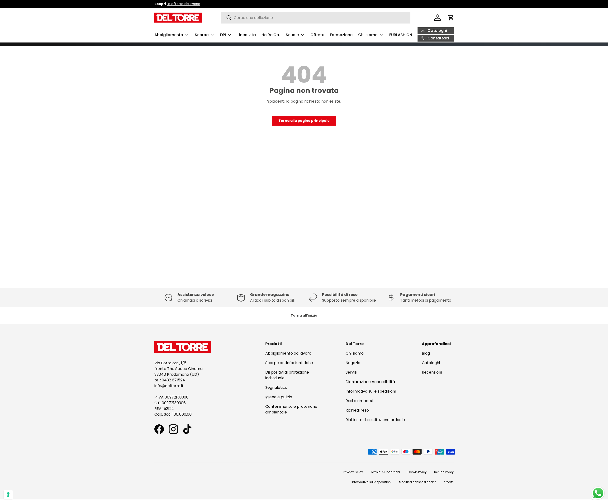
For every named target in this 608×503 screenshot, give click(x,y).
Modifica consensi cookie (417, 482)
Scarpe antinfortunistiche (289, 362)
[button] (451, 17)
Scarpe (202, 35)
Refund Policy (444, 472)
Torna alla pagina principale (304, 120)
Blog (426, 353)
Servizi (351, 372)
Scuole (292, 35)
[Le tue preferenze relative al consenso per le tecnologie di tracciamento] (8, 494)
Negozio (353, 362)
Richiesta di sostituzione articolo (375, 419)
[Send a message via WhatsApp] (598, 493)
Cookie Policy (417, 472)
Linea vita (247, 35)
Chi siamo (368, 35)
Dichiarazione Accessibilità (370, 381)
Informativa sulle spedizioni (371, 391)
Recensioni (432, 372)
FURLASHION (400, 35)
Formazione (341, 35)
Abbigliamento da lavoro (288, 353)
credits (449, 482)
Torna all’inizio (304, 315)
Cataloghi (431, 362)
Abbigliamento (168, 35)
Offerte (317, 35)
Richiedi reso (357, 410)
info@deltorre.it (169, 386)
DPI (223, 35)
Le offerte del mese (183, 3)
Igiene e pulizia (278, 397)
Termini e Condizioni (385, 472)
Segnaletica (276, 387)
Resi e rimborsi (359, 400)
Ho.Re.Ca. (270, 35)
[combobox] (316, 18)
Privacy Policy (353, 472)
